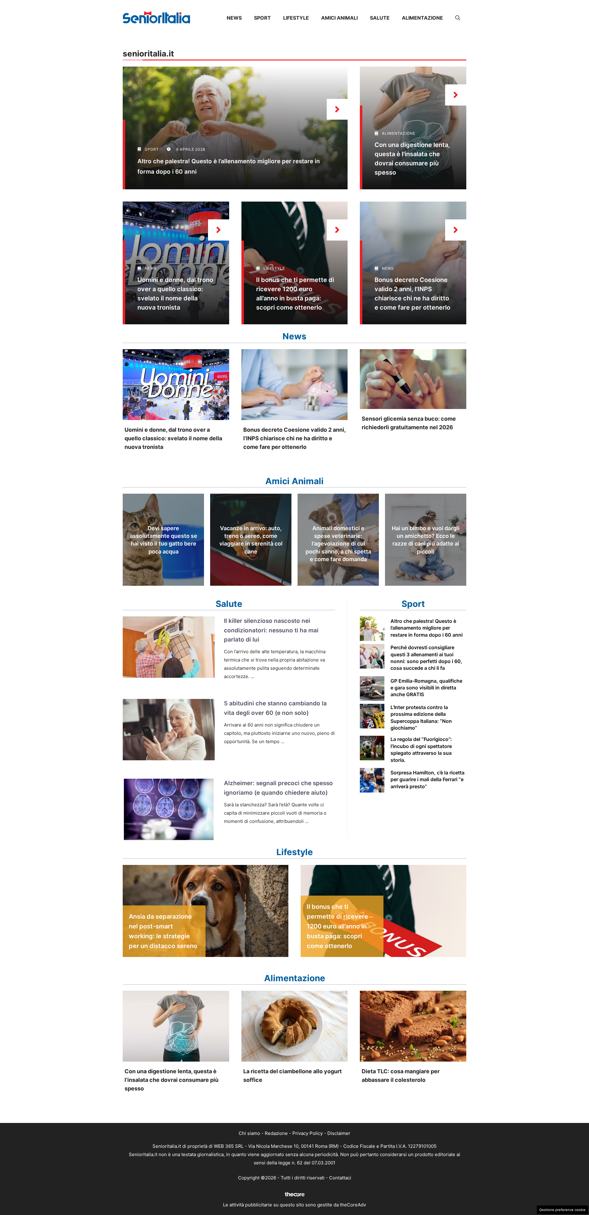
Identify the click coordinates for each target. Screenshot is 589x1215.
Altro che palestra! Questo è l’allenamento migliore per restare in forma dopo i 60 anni (427, 628)
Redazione (276, 1133)
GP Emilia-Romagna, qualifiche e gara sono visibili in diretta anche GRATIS (426, 688)
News (234, 18)
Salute (380, 18)
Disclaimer (338, 1133)
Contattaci (340, 1178)
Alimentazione (422, 18)
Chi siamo (249, 1133)
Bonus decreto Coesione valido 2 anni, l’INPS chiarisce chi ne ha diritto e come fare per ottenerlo (294, 438)
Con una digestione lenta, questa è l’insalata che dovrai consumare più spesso (171, 1080)
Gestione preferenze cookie (562, 1210)
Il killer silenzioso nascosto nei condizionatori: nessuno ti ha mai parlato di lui (271, 630)
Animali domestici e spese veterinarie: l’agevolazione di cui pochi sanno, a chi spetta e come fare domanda (338, 543)
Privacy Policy (307, 1133)
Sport (262, 18)
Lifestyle (296, 18)
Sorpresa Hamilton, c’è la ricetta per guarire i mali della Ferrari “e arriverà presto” (427, 779)
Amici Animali (339, 18)
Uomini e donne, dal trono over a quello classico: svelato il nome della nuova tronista (173, 438)
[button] (457, 18)
